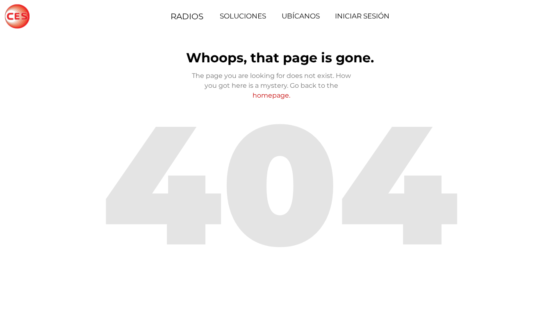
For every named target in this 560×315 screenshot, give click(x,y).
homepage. (271, 95)
